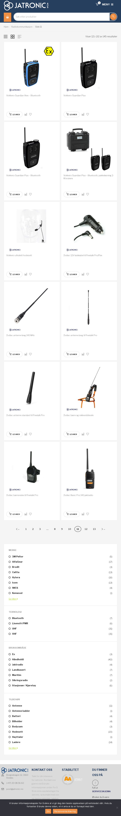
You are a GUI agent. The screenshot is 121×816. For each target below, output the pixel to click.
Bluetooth (18, 618)
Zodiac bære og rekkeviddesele (78, 415)
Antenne (17, 705)
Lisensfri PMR (20, 623)
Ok (48, 811)
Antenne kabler (21, 711)
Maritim (16, 675)
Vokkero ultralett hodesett (19, 255)
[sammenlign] (26, 114)
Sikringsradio (20, 680)
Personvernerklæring (65, 811)
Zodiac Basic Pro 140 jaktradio (78, 495)
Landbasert (19, 669)
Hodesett (17, 731)
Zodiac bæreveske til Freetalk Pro (22, 495)
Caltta (15, 572)
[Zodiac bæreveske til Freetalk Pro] (32, 468)
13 (94, 529)
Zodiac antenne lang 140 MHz (20, 335)
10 (69, 529)
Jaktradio (17, 664)
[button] (97, 4)
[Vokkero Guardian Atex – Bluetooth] (32, 68)
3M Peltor (17, 556)
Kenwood (17, 593)
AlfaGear (17, 561)
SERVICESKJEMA (101, 791)
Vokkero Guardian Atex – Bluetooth (23, 95)
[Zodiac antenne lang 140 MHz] (32, 308)
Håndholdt (18, 659)
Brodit (15, 567)
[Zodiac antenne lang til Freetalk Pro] (89, 308)
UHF (14, 628)
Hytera (16, 577)
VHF (14, 633)
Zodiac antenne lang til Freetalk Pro (80, 335)
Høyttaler (17, 737)
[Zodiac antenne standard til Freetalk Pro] (32, 388)
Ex (13, 654)
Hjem (6, 26)
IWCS (15, 587)
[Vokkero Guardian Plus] (89, 68)
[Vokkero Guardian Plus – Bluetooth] (32, 148)
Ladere (16, 742)
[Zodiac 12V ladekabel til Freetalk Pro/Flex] (89, 228)
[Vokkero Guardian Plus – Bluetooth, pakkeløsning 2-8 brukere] (89, 148)
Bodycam (17, 726)
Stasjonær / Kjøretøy (24, 685)
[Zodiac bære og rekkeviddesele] (89, 388)
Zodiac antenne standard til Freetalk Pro (25, 415)
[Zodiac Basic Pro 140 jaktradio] (89, 468)
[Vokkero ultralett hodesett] (32, 228)
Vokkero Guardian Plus (74, 95)
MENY (106, 4)
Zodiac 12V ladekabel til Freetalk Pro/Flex (82, 255)
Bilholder (17, 721)
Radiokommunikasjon (21, 26)
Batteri (16, 716)
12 (86, 529)
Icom (15, 582)
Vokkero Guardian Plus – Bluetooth (23, 175)
